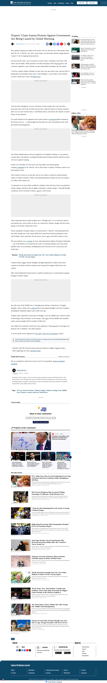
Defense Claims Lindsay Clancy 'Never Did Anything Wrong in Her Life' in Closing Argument (88, 82)
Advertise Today (35, 351)
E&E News (36, 77)
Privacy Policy (51, 679)
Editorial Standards (85, 647)
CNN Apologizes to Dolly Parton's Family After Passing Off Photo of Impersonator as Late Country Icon (88, 67)
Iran (59, 390)
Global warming (51, 390)
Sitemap (56, 679)
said (38, 191)
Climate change (40, 390)
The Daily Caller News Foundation (46, 333)
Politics (13, 670)
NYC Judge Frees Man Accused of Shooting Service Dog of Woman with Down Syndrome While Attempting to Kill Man (83, 132)
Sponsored (84, 673)
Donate (67, 3)
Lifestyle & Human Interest (52, 670)
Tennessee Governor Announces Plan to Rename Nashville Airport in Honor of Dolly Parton (48, 557)
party (48, 236)
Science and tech (33, 392)
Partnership (84, 653)
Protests (23, 392)
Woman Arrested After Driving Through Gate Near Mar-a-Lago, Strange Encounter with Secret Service (49, 621)
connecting (52, 119)
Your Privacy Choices (55, 682)
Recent (21, 373)
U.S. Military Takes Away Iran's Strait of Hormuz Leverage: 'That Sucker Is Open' (87, 58)
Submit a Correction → (64, 356)
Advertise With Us (85, 655)
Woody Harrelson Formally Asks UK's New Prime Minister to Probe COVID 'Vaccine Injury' (49, 573)
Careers (83, 651)
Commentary (61, 3)
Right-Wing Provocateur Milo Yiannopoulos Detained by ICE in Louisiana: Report (50, 525)
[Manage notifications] (3, 680)
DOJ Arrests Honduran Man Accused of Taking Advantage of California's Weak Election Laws (48, 493)
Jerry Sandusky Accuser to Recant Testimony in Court (87, 73)
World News (32, 670)
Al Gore (19, 390)
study (47, 318)
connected (34, 308)
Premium (50, 3)
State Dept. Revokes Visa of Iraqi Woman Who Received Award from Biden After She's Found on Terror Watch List (88, 42)
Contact (26, 373)
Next (13, 639)
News (55, 3)
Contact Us (84, 649)
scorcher (30, 241)
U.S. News (13, 673)
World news (43, 392)
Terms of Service (62, 679)
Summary (15, 373)
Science (66, 670)
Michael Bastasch (21, 370)
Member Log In (92, 2)
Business (48, 673)
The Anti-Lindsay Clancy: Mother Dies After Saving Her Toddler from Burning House (50, 605)
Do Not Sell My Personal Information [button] (72, 679)
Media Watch (67, 673)
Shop (72, 3)
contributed (20, 167)
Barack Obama (28, 390)
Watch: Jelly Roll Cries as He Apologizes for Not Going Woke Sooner (88, 50)
